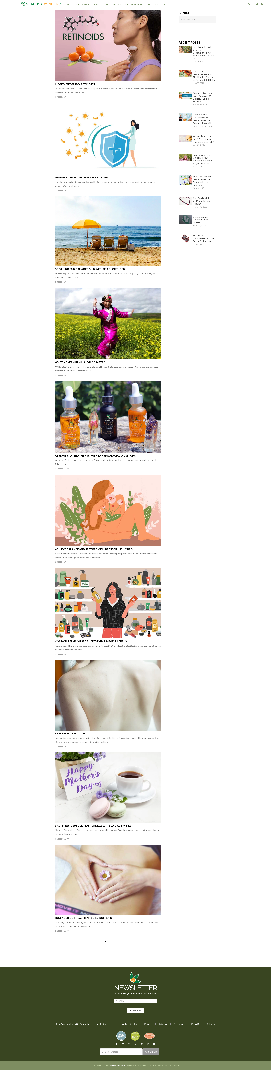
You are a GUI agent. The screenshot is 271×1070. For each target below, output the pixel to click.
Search (152, 1051)
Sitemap (211, 1024)
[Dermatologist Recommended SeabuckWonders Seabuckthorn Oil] (185, 117)
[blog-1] (108, 45)
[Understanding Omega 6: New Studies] (185, 219)
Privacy (148, 1024)
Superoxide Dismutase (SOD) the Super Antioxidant (203, 238)
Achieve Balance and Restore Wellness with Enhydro (94, 549)
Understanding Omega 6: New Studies (200, 220)
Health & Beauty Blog (126, 1024)
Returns (163, 1024)
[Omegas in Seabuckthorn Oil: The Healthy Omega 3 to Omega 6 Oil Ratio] (185, 73)
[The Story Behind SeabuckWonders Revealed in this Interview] (185, 179)
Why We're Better (134, 4)
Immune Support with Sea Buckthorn (81, 177)
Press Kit (195, 1024)
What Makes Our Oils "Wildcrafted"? (81, 362)
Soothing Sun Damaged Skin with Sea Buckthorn (90, 269)
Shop (69, 4)
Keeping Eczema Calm (70, 733)
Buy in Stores (102, 1024)
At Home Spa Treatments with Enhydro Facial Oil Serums (95, 455)
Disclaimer (179, 1024)
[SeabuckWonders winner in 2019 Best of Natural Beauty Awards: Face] (121, 1035)
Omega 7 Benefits (112, 4)
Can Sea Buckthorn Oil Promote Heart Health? (203, 201)
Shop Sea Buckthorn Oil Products (72, 1024)
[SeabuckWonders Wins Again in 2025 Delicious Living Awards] (185, 95)
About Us (152, 4)
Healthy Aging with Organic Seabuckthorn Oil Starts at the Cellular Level (203, 53)
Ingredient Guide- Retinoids (75, 84)
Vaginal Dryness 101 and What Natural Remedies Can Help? (203, 139)
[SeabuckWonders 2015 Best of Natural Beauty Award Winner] (135, 1035)
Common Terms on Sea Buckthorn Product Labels (91, 641)
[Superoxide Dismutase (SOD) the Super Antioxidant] (185, 238)
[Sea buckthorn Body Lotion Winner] (149, 1035)
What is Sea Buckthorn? (88, 4)
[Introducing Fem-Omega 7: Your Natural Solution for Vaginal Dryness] (185, 157)
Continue (60, 97)
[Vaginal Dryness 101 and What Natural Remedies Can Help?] (185, 138)
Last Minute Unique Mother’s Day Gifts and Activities (93, 825)
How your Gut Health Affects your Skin (83, 917)
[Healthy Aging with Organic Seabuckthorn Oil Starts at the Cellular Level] (185, 49)
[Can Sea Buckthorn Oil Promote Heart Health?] (185, 200)
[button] (250, 4)
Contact (164, 4)
